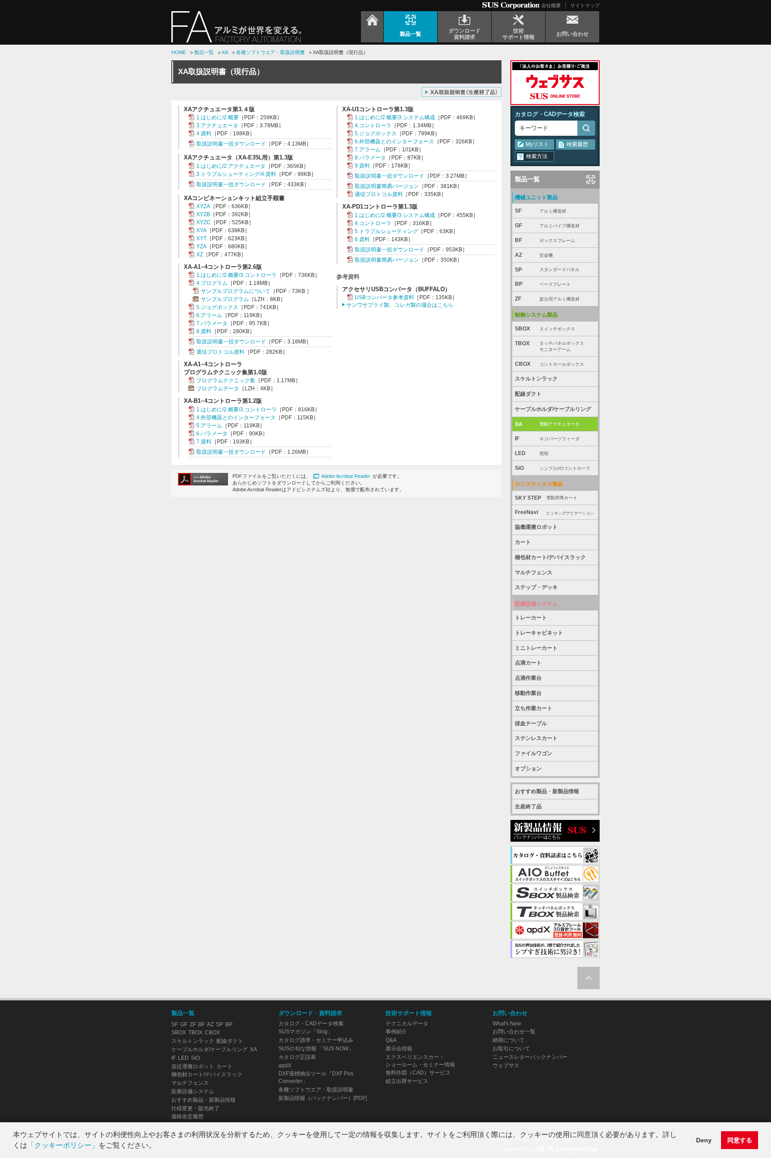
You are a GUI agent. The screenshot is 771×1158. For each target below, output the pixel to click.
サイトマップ (585, 5)
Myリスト (537, 144)
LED (531, 453)
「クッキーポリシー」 (63, 1145)
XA (225, 52)
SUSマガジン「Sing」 (305, 1031)
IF (547, 438)
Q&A (391, 1040)
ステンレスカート (536, 738)
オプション (528, 768)
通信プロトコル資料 (220, 352)
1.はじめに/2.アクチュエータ (230, 166)
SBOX (545, 329)
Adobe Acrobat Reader (345, 476)
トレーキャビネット (539, 633)
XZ (199, 254)
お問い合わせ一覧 (514, 1031)
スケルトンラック (536, 379)
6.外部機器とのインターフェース (394, 141)
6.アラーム (209, 315)
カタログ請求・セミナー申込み (315, 1040)
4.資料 (203, 133)
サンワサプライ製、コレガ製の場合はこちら (399, 305)
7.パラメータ (212, 323)
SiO (552, 468)
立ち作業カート (533, 708)
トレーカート (531, 618)
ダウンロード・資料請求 (310, 1013)
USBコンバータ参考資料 (384, 297)
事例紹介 (396, 1031)
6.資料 (362, 239)
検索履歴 (577, 144)
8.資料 (203, 331)
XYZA (203, 206)
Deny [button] (704, 1140)
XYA (201, 230)
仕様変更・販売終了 (195, 1108)
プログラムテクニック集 (225, 380)
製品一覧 (204, 52)
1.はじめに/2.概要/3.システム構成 (395, 117)
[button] (159, 1146)
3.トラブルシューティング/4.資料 (236, 174)
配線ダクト (528, 394)
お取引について (511, 1048)
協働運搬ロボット (536, 527)
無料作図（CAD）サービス (418, 1073)
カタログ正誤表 (297, 1057)
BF (545, 240)
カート (523, 542)
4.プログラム (212, 283)
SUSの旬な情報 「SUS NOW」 (316, 1048)
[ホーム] (372, 26)
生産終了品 (528, 806)
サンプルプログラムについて (235, 291)
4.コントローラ (373, 125)
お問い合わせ (510, 1013)
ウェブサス (506, 1065)
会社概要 (551, 5)
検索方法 (536, 156)
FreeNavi (554, 512)
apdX (284, 1065)
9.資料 (362, 166)
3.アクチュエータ (217, 125)
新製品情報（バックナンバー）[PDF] (322, 1098)
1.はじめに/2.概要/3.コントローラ (236, 275)
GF (547, 225)
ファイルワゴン (533, 753)
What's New (507, 1023)
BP (543, 284)
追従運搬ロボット (192, 1066)
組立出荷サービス (407, 1081)
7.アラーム (368, 149)
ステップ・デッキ (536, 587)
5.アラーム (209, 425)
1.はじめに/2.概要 (217, 117)
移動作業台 (528, 693)
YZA (201, 246)
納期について (509, 1040)
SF (540, 211)
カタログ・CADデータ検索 (550, 114)
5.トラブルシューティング (386, 231)
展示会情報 (399, 1048)
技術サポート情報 (409, 1013)
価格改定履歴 (187, 1116)
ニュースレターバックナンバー (530, 1057)
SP (547, 270)
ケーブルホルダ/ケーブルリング (553, 409)
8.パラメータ (370, 158)
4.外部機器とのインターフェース (236, 417)
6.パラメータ (212, 434)
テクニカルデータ (407, 1023)
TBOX (549, 346)
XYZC (203, 222)
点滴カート (528, 663)
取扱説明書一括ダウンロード (231, 144)
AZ (534, 255)
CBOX (549, 364)
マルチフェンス (533, 572)
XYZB (203, 214)
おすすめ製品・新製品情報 (547, 791)
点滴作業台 (528, 678)
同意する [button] (739, 1140)
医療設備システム (192, 1091)
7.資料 (203, 442)
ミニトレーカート (536, 648)
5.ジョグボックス (217, 307)
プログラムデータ (217, 388)
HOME (178, 52)
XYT (201, 238)
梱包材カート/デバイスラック (550, 557)
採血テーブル (531, 723)
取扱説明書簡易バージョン (387, 186)
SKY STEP (546, 498)
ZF (547, 299)
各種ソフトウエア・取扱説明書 (270, 52)
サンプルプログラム (225, 299)
